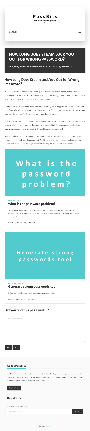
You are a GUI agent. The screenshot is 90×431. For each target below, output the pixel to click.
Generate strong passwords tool (32, 286)
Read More (14, 388)
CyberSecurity (14, 201)
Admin (15, 67)
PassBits (48, 426)
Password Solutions (17, 283)
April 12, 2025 (21, 223)
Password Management (33, 67)
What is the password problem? (32, 204)
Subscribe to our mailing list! (17, 406)
